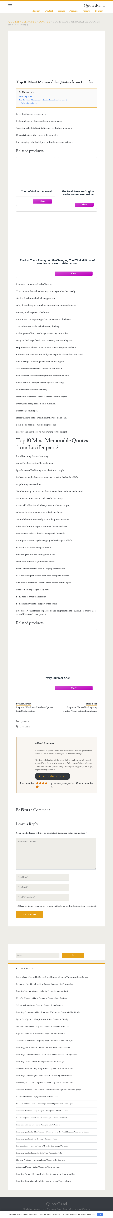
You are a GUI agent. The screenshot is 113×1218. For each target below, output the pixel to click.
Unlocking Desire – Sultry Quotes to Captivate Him (37, 1167)
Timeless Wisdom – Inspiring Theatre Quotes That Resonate (42, 1111)
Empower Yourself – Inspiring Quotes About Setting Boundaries (80, 709)
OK (100, 1214)
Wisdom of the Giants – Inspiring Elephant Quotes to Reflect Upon (45, 1104)
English (25, 727)
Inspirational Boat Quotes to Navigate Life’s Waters (38, 1125)
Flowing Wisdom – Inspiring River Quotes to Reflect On (40, 1160)
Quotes (44, 21)
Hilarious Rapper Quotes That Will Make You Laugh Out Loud (42, 1146)
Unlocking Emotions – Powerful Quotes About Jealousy (39, 1005)
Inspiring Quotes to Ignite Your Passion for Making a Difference (44, 1075)
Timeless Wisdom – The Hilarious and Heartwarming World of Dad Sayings (48, 1090)
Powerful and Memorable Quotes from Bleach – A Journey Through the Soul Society (52, 977)
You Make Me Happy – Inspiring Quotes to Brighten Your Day (42, 1026)
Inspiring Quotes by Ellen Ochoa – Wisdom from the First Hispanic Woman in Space (52, 1132)
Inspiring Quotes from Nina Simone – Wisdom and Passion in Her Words (48, 1012)
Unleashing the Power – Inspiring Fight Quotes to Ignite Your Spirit (45, 1040)
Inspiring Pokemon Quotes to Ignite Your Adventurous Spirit (42, 991)
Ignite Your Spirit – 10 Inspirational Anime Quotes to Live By (42, 1019)
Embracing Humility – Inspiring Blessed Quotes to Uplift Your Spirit (45, 984)
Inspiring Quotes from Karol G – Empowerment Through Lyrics (43, 1181)
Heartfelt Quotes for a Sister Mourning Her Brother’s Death (41, 1118)
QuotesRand (94, 5)
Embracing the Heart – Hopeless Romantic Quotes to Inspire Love (44, 1083)
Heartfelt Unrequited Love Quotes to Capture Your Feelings (41, 998)
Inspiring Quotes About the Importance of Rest (36, 1139)
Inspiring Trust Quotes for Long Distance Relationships (40, 1061)
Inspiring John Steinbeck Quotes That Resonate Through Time (43, 1047)
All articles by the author (52, 776)
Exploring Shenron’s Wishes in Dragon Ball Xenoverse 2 (40, 1033)
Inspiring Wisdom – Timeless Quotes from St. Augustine (34, 709)
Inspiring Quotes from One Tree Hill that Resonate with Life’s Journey (46, 1054)
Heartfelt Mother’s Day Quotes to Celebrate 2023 (37, 1097)
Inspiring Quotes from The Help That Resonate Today (39, 1153)
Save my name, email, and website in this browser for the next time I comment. (58, 906)
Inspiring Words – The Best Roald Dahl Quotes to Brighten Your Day (45, 1174)
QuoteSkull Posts (22, 21)
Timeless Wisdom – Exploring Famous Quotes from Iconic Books (44, 1068)
